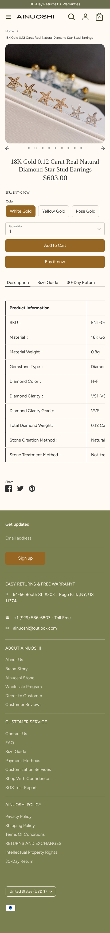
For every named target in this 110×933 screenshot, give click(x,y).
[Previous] (7, 148)
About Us (14, 659)
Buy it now (55, 261)
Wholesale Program (23, 686)
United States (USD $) (28, 891)
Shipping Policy (20, 825)
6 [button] (62, 148)
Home (9, 31)
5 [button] (55, 148)
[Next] (103, 148)
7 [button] (68, 148)
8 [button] (75, 148)
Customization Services (28, 769)
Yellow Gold (53, 211)
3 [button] (43, 148)
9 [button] (81, 148)
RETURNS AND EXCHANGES (33, 843)
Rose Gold (85, 211)
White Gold (21, 211)
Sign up (25, 558)
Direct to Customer (23, 695)
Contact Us (16, 733)
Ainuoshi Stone (19, 677)
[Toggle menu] (8, 16)
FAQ (9, 742)
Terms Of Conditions (25, 834)
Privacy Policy (18, 816)
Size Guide (47, 282)
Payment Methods (22, 760)
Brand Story (16, 668)
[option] (55, 93)
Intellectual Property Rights (31, 852)
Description (18, 282)
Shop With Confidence (27, 778)
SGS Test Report (21, 787)
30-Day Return (81, 282)
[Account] (85, 14)
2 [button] (35, 148)
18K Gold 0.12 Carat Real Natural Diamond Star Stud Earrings (49, 38)
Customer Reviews (23, 704)
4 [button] (49, 148)
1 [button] (29, 148)
